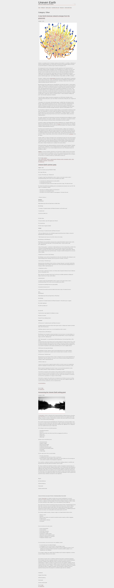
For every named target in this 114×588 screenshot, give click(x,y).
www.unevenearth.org (41, 383)
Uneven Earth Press (68, 7)
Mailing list (43, 7)
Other (42, 157)
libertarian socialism (60, 159)
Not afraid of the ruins (55, 7)
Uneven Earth (47, 2)
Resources (62, 7)
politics (70, 159)
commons (48, 159)
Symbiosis (45, 157)
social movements (50, 160)
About (39, 7)
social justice (45, 160)
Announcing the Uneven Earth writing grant (52, 392)
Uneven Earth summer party (47, 164)
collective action (43, 159)
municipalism (66, 159)
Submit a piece (48, 7)
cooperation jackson (53, 159)
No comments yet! (41, 161)
